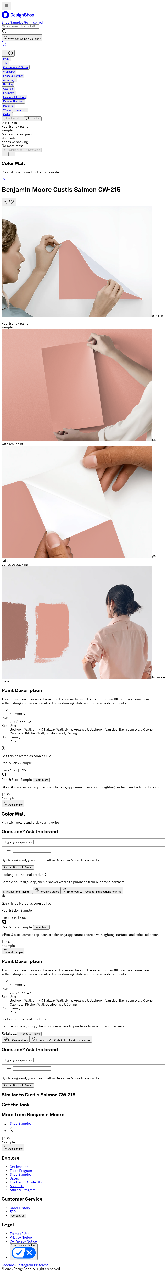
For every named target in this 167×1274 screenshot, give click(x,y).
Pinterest (41, 1265)
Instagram (25, 1265)
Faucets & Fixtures (14, 97)
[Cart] (83, 44)
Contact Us (18, 1215)
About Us (17, 1186)
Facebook (9, 1265)
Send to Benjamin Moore (17, 867)
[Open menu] (6, 6)
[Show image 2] (7, 154)
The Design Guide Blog (26, 1182)
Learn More (41, 779)
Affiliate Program (22, 1190)
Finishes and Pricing (16, 891)
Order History (20, 1208)
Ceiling (7, 114)
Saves (14, 1178)
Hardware (8, 92)
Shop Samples (12, 22)
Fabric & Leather (13, 75)
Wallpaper (9, 71)
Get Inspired (33, 22)
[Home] (20, 19)
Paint (6, 58)
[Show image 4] (13, 154)
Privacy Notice (21, 1237)
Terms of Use (19, 1234)
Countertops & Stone (15, 67)
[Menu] (8, 53)
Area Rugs (9, 80)
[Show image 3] (10, 154)
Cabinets (8, 88)
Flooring (8, 84)
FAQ (13, 1212)
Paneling (8, 105)
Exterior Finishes (13, 101)
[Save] (9, 202)
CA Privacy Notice (23, 1241)
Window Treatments (15, 110)
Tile (5, 63)
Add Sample (15, 804)
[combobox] (20, 26)
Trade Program (21, 1171)
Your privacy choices (23, 1245)
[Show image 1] (3, 154)
